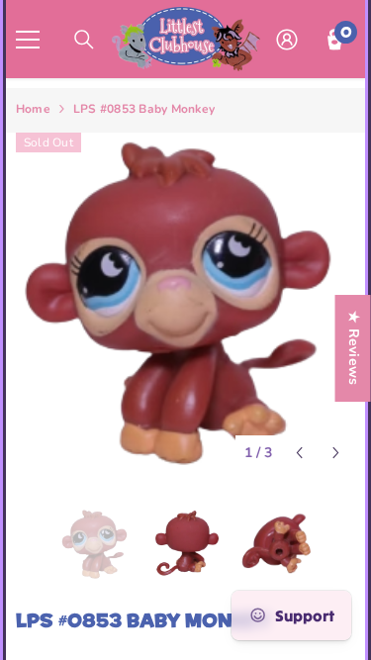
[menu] (28, 39)
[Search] (84, 39)
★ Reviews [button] (353, 348)
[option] (185, 302)
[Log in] (287, 39)
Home (33, 109)
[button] (299, 452)
